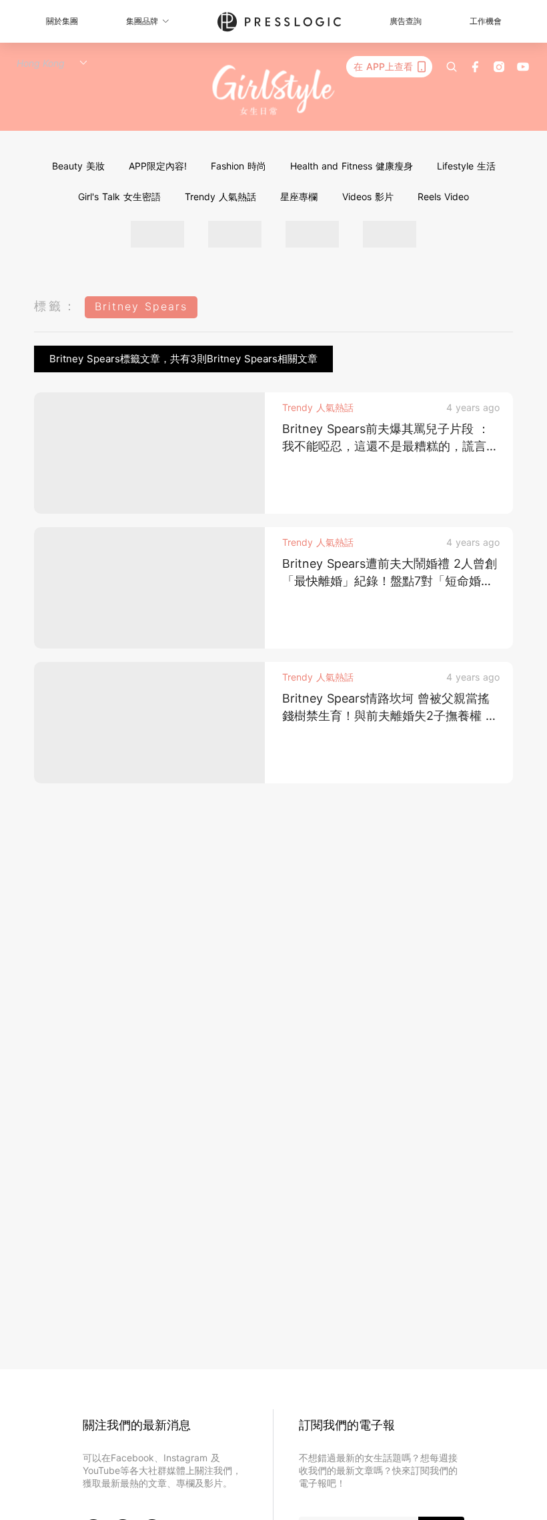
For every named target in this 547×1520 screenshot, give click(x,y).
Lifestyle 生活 (466, 165)
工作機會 (486, 21)
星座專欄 (299, 196)
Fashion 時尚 (238, 165)
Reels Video (443, 196)
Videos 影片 (368, 196)
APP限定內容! (158, 165)
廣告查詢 (406, 21)
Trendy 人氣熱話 (220, 196)
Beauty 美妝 (78, 165)
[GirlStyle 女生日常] (274, 90)
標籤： (56, 306)
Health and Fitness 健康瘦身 (351, 165)
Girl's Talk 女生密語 (119, 196)
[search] (452, 67)
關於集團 (62, 21)
